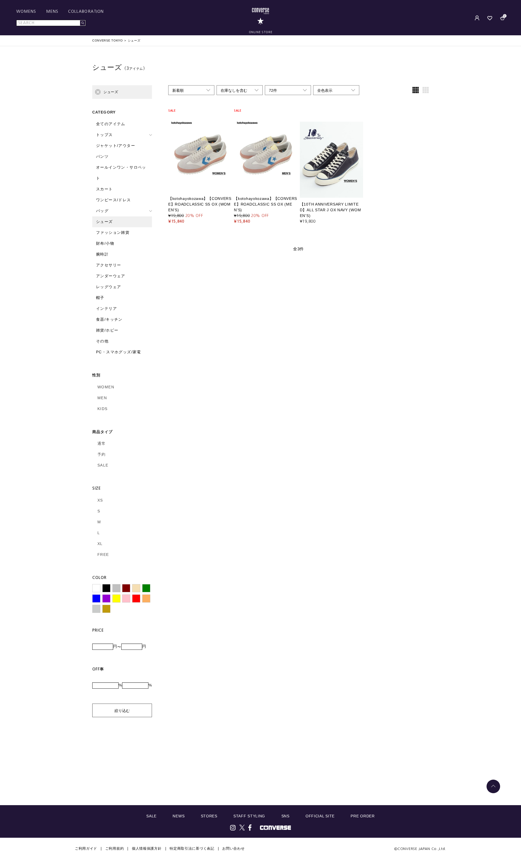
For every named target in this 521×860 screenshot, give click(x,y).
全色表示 (324, 90)
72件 (273, 90)
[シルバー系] (96, 609)
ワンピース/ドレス (113, 200)
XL (100, 543)
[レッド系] (136, 598)
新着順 (178, 90)
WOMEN (105, 387)
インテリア (106, 308)
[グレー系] (116, 588)
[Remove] (98, 92)
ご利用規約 (114, 848)
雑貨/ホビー (107, 330)
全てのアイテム (110, 124)
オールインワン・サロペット (121, 172)
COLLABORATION (86, 11)
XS (100, 500)
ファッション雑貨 (112, 232)
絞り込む (122, 710)
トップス (104, 135)
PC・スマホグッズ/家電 (118, 352)
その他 (102, 341)
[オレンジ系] (146, 598)
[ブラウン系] (126, 588)
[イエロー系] (116, 598)
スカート (104, 189)
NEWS (179, 816)
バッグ (102, 211)
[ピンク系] (126, 598)
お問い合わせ (233, 848)
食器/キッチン (109, 319)
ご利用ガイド (86, 848)
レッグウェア (108, 287)
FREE (103, 554)
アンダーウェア (110, 276)
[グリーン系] (146, 588)
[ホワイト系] (96, 588)
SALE (103, 465)
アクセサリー (108, 265)
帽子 (100, 297)
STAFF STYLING (249, 816)
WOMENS (26, 11)
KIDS (102, 409)
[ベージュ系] (136, 588)
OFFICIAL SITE (320, 816)
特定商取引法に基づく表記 (192, 848)
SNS (285, 816)
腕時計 (102, 254)
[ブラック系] (106, 588)
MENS (52, 11)
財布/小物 (105, 243)
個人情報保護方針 (147, 848)
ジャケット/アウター (115, 145)
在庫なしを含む (234, 90)
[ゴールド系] (106, 609)
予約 (101, 454)
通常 (101, 443)
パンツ (102, 156)
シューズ (104, 221)
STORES (209, 816)
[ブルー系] (96, 598)
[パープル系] (106, 598)
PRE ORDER (362, 816)
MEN (102, 398)
